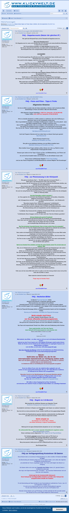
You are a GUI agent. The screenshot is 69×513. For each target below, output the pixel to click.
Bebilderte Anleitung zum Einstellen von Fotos (41, 145)
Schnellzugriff (4, 11)
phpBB (30, 504)
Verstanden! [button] (59, 509)
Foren (16, 11)
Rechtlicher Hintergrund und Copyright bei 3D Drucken (41, 405)
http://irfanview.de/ (41, 135)
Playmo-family (18, 24)
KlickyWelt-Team (10, 24)
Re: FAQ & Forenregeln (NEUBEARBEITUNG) (29, 31)
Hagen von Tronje (25, 24)
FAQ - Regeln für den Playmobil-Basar (51, 433)
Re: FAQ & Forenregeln (22, 172)
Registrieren (18, 13)
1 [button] (65, 28)
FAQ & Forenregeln (8, 22)
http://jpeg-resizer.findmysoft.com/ (41, 131)
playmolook (44, 24)
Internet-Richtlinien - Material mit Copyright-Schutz (45, 379)
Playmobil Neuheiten (42, 300)
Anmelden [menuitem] (63, 11)
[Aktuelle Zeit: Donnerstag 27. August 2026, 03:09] (66, 18)
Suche (4, 13)
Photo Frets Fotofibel (51, 158)
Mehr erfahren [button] (13, 510)
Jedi (39, 24)
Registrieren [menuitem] (66, 11)
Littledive (35, 24)
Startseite (8, 11)
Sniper (31, 24)
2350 (7, 44)
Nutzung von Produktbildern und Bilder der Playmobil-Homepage (41, 312)
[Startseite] (29, 4)
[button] (63, 28)
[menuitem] (59, 10)
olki (41, 24)
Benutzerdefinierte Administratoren (8, 25)
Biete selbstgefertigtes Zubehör (41, 431)
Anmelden (10, 13)
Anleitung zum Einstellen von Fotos (41, 140)
